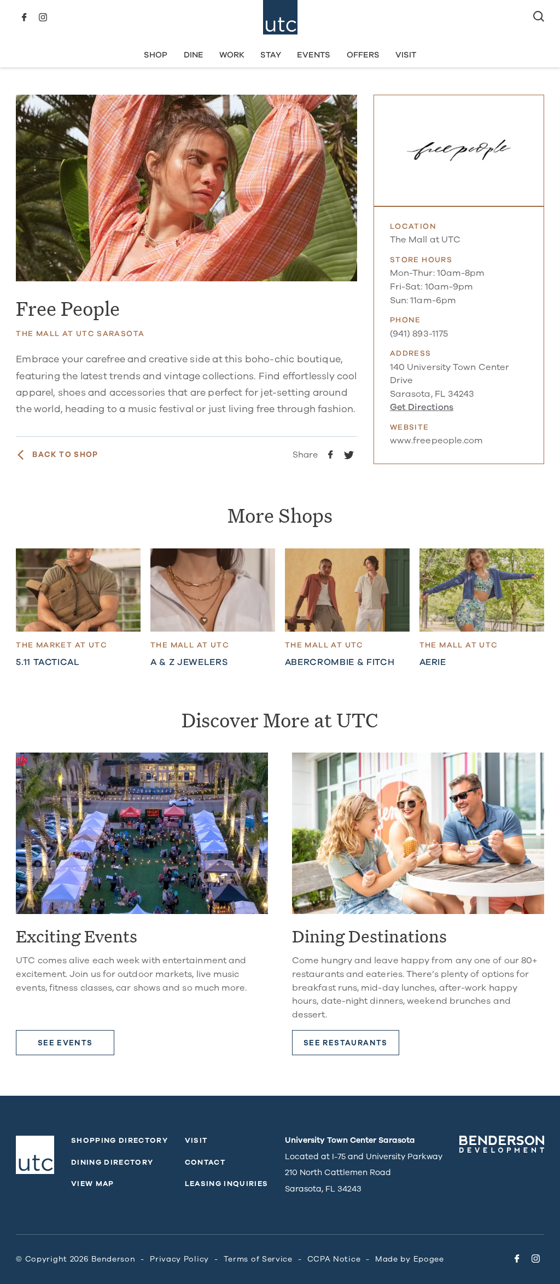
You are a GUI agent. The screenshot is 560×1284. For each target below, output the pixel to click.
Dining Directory (112, 1162)
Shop (155, 54)
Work (231, 54)
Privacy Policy (179, 1259)
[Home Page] (280, 17)
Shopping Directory (119, 1141)
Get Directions (421, 407)
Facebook (24, 17)
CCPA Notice (334, 1259)
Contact (205, 1162)
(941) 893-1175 (419, 334)
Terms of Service (258, 1259)
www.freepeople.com (436, 441)
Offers (363, 54)
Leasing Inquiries (227, 1184)
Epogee (428, 1259)
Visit (405, 54)
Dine (193, 54)
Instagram (42, 17)
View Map (92, 1184)
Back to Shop (65, 455)
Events (313, 54)
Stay (270, 54)
